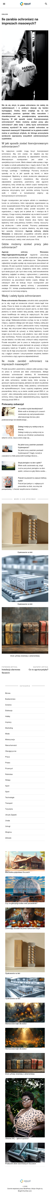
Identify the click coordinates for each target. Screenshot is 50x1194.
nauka (6, 165)
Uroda (7, 820)
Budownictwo (10, 699)
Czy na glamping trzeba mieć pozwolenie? (21, 903)
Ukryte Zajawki (11, 814)
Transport (8, 803)
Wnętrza (8, 832)
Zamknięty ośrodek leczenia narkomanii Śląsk (22, 928)
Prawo (7, 762)
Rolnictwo (9, 774)
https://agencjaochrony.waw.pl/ (14, 254)
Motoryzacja (10, 739)
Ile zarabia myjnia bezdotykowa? (30, 408)
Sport (7, 785)
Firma (4, 300)
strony (22, 274)
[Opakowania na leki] (25, 527)
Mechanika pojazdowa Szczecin (17, 872)
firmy (23, 206)
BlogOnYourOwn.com (25, 1191)
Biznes (7, 693)
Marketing (9, 728)
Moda (7, 733)
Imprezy (8, 722)
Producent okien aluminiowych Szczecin (20, 1163)
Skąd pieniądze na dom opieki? (30, 462)
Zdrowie (8, 838)
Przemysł (9, 768)
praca (22, 105)
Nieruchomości (11, 745)
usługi (8, 320)
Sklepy (7, 780)
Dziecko (8, 704)
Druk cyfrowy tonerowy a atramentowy (25, 655)
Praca (7, 756)
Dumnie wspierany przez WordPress (18, 1188)
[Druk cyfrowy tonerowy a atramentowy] (25, 630)
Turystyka (9, 809)
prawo (27, 217)
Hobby (7, 716)
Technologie (9, 797)
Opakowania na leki (25, 552)
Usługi (5, 14)
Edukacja (8, 710)
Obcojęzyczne (10, 751)
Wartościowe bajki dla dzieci (16, 1023)
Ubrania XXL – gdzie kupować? (17, 1138)
